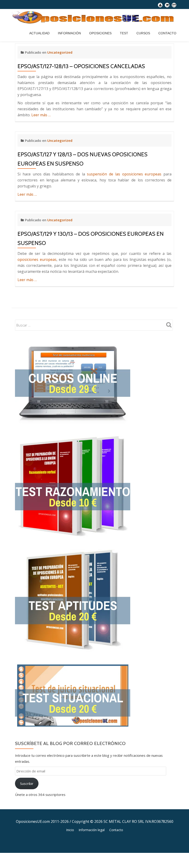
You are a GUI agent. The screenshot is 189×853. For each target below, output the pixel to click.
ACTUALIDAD (39, 33)
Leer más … (41, 114)
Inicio (70, 830)
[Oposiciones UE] (94, 17)
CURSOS (143, 33)
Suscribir (26, 783)
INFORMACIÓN (69, 33)
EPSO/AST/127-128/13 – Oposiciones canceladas (81, 66)
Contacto (167, 33)
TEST (124, 33)
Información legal (92, 830)
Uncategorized (59, 52)
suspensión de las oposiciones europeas (124, 174)
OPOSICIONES (100, 33)
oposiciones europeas (37, 259)
